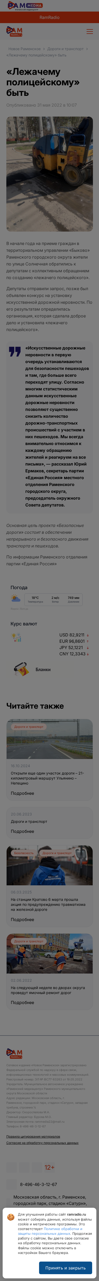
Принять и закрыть (65, 1267)
